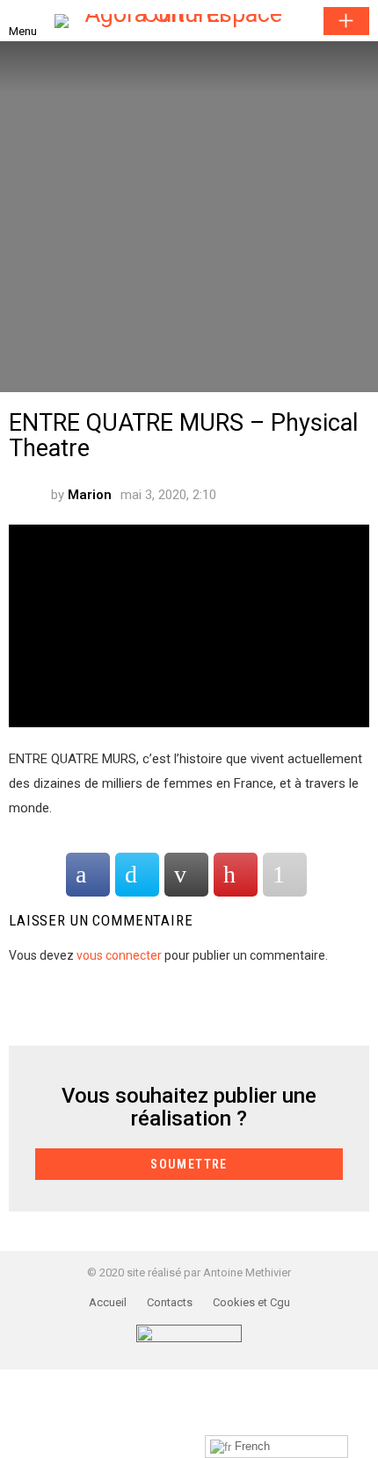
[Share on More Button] (285, 875)
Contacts (170, 1302)
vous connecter (119, 955)
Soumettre (346, 21)
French (250, 1446)
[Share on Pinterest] (236, 875)
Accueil (108, 1302)
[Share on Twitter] (137, 875)
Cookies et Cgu (251, 1302)
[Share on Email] (186, 875)
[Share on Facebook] (88, 875)
